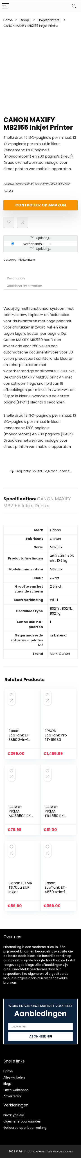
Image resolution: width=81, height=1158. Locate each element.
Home (8, 20)
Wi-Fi (54, 600)
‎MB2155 (56, 547)
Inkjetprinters (49, 20)
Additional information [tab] (24, 286)
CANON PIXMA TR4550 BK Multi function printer (56, 815)
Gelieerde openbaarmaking (24, 1127)
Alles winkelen (14, 1077)
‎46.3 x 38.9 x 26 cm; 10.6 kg (62, 558)
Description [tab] (16, 278)
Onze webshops (15, 1090)
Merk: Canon (60, 653)
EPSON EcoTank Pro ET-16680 (56, 735)
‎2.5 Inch (56, 586)
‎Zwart (54, 578)
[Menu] (5, 6)
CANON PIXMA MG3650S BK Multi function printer (20, 815)
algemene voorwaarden (22, 1121)
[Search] (74, 6)
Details (7, 191)
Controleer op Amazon (40, 205)
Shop (25, 20)
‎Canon (55, 530)
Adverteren (12, 1096)
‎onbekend (58, 635)
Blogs (7, 1083)
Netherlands (32, 243)
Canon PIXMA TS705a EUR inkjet (20, 887)
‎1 (50, 622)
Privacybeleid (13, 1115)
